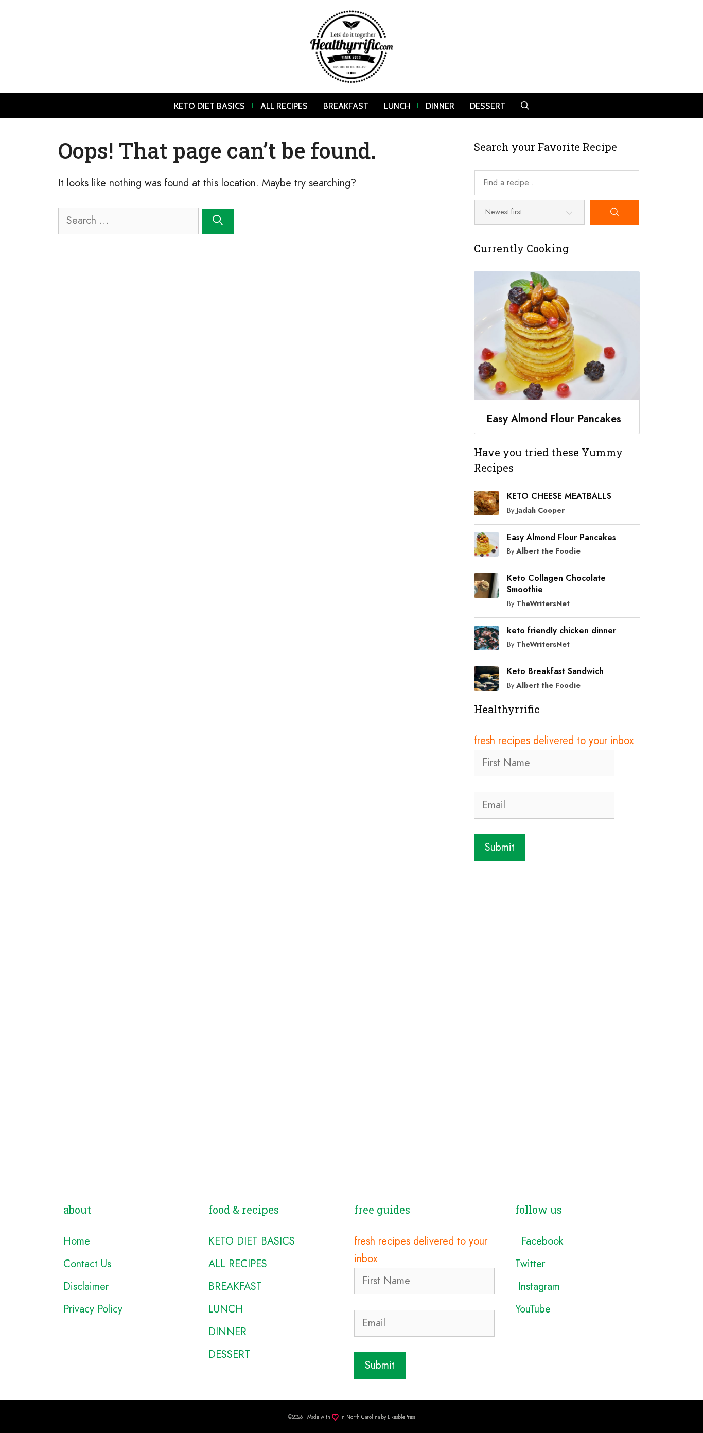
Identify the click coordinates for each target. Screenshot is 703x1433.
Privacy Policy (92, 1309)
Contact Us (87, 1263)
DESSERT (487, 106)
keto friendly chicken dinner (561, 630)
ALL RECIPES (284, 106)
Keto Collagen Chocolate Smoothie (556, 583)
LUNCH (397, 106)
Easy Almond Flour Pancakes (561, 537)
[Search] (218, 221)
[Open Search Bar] (525, 105)
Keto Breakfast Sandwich (555, 671)
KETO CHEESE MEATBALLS (559, 496)
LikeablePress (401, 1417)
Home (76, 1241)
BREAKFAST (345, 106)
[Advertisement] (557, 935)
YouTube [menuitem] (533, 1309)
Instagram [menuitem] (537, 1286)
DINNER (440, 106)
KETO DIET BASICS (209, 106)
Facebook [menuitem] (539, 1241)
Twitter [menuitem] (530, 1263)
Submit (500, 847)
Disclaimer (86, 1286)
